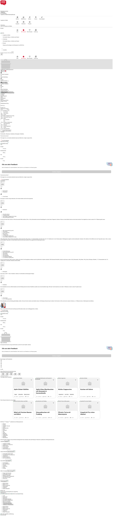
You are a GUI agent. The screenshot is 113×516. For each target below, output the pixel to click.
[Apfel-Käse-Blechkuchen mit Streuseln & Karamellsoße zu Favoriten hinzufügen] (53, 380)
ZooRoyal (5, 487)
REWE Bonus (5, 445)
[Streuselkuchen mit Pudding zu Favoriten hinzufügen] (53, 403)
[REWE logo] (2, 33)
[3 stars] (11, 374)
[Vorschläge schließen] (1, 54)
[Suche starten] (12, 52)
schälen (16, 259)
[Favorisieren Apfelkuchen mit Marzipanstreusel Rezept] (5, 71)
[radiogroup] (56, 374)
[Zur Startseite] (4, 7)
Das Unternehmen (6, 463)
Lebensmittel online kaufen (8, 453)
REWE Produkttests (6, 448)
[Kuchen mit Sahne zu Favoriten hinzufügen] (97, 380)
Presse (4, 467)
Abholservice (5, 455)
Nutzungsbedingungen (7, 498)
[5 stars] (19, 374)
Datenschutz (5, 496)
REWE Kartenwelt (6, 485)
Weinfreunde (5, 486)
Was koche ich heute (6, 477)
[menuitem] (17, 18)
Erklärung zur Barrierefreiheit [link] (8, 504)
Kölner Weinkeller (6, 488)
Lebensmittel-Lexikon (7, 474)
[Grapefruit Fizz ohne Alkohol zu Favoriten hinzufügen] (97, 403)
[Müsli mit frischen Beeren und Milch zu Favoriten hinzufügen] (31, 403)
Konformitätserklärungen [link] (7, 503)
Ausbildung (5, 466)
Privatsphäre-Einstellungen (8, 500)
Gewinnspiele (5, 447)
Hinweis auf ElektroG (7, 502)
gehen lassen (102, 219)
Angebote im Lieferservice (8, 444)
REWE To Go (5, 484)
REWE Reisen (5, 483)
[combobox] (5, 52)
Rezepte (7, 421)
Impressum (5, 497)
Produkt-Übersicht (6, 456)
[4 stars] (15, 374)
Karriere (4, 465)
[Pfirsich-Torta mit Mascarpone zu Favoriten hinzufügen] (75, 403)
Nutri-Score (5, 478)
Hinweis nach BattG (6, 501)
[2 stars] (7, 374)
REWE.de (2, 421)
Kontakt (4, 468)
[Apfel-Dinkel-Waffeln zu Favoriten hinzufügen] (31, 380)
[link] (58, 36)
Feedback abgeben (56, 171)
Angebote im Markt (6, 443)
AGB (4, 495)
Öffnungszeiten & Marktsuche (8, 476)
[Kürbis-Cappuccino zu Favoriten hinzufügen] (75, 380)
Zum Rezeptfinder (5, 140)
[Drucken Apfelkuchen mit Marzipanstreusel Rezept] (1, 71)
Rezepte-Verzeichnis (6, 475)
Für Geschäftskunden (7, 457)
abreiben (22, 198)
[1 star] (3, 374)
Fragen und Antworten (7, 473)
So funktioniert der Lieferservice (9, 454)
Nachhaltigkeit (5, 462)
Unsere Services (6, 446)
